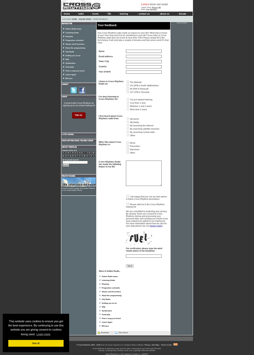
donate (182, 13)
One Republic (151, 9)
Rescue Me (156, 7)
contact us (144, 13)
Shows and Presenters (111, 292)
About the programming (111, 295)
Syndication (107, 311)
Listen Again (107, 322)
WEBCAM (155, 4)
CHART (164, 4)
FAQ (103, 307)
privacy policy (156, 226)
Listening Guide (108, 280)
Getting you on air (109, 303)
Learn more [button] (43, 334)
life (109, 13)
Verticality (106, 314)
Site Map (155, 345)
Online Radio (85, 19)
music (95, 13)
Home (74, 19)
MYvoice (105, 326)
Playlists (105, 284)
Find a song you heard (111, 318)
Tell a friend (123, 333)
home (67, 13)
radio (81, 13)
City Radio (106, 299)
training (124, 13)
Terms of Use (166, 345)
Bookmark (105, 333)
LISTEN (145, 4)
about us (164, 13)
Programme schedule (111, 288)
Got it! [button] (36, 343)
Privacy (147, 345)
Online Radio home (110, 276)
